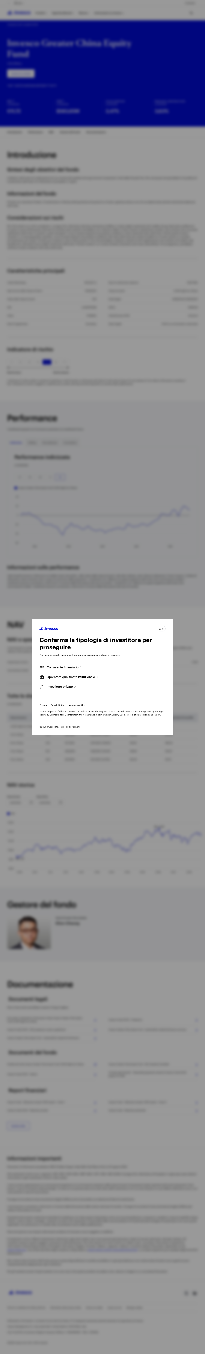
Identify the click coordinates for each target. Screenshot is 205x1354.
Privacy (43, 705)
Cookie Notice (58, 705)
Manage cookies (77, 705)
